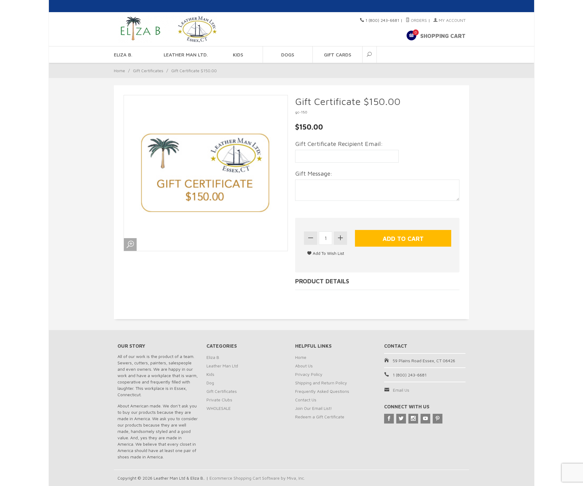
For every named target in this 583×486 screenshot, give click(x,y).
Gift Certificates (148, 70)
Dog (210, 382)
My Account (451, 20)
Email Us (401, 390)
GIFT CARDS (337, 54)
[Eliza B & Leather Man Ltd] (173, 29)
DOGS (287, 54)
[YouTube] (425, 419)
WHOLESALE (218, 408)
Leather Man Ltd (222, 365)
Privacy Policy (308, 374)
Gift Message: (313, 173)
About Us (304, 365)
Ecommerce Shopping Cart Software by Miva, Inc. (257, 478)
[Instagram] (413, 419)
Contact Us (305, 399)
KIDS (238, 54)
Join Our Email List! (313, 408)
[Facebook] (389, 419)
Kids (210, 374)
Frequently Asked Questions (322, 391)
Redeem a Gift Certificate (319, 416)
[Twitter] (401, 419)
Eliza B (212, 357)
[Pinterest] (437, 419)
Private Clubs (219, 399)
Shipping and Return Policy (321, 382)
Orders (418, 20)
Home (119, 70)
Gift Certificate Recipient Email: (339, 143)
